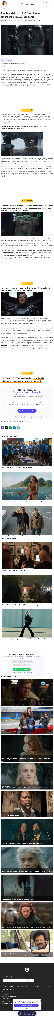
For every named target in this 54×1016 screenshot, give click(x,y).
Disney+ (11, 421)
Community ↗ (5, 994)
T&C (27, 986)
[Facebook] (2, 427)
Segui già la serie (8, 60)
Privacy (17, 986)
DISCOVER (23, 3)
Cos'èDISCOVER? (30, 3)
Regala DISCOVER (6, 998)
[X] (6, 427)
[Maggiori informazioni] (39, 20)
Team (31, 986)
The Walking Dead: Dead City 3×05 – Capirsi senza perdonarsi (23, 605)
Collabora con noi (39, 986)
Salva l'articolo (5, 67)
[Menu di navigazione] (50, 4)
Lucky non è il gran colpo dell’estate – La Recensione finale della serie (25, 639)
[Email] (18, 427)
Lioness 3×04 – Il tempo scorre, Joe (14, 571)
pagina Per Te (23, 63)
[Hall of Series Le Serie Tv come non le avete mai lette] (4, 3)
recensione (19, 421)
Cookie (22, 986)
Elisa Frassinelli (16, 20)
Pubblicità (48, 986)
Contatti (11, 986)
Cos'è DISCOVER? (28, 672)
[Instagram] (7, 1003)
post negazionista (18, 82)
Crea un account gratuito (26, 1005)
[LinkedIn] (14, 427)
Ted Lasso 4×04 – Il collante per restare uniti (17, 468)
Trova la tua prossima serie (27, 410)
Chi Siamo (4, 986)
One (15, 421)
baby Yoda (6, 421)
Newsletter (4, 991)
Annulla (26, 1008)
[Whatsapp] (10, 427)
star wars (24, 421)
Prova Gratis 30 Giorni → (8, 989)
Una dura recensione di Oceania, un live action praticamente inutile (24, 502)
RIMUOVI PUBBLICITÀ (27, 109)
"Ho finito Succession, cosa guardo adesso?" (22, 661)
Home (2, 8)
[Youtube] (6, 1003)
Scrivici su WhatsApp (23, 669)
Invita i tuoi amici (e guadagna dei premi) (12, 996)
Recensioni (6, 8)
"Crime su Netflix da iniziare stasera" (22, 664)
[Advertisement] (27, 98)
